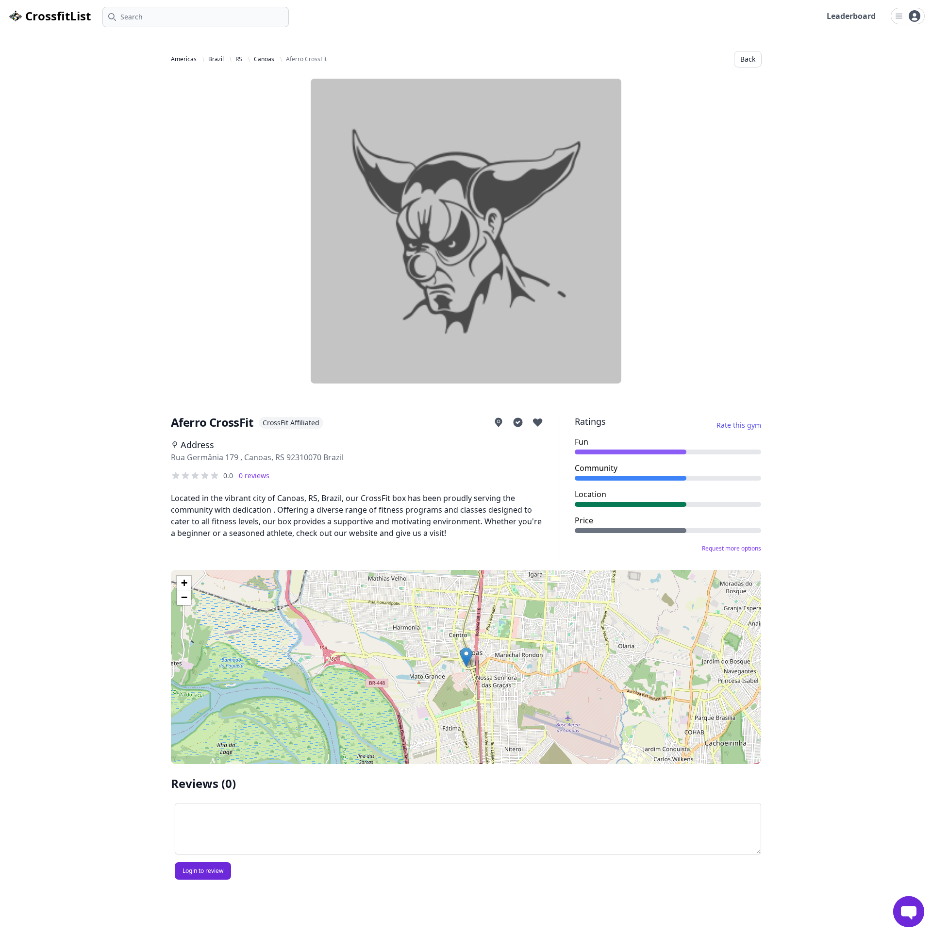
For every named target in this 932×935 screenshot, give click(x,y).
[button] (466, 657)
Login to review (203, 871)
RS (238, 59)
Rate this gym (738, 425)
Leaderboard (851, 16)
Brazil (216, 59)
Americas (184, 59)
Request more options (731, 548)
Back (747, 59)
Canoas (264, 59)
